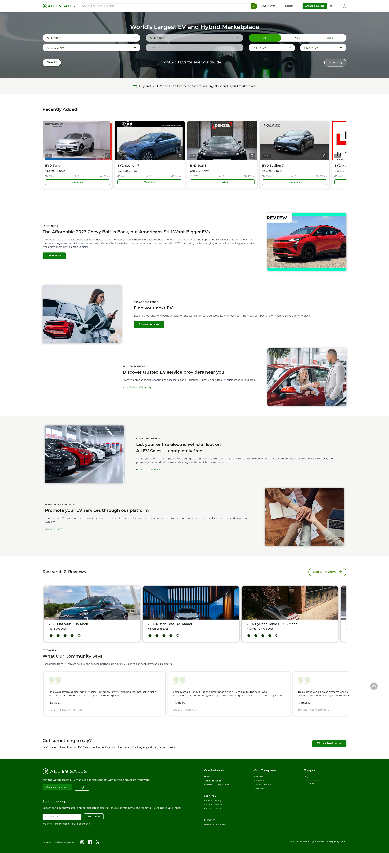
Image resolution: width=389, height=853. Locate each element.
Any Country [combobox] (55, 47)
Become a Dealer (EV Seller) (216, 785)
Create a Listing (315, 6)
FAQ (306, 777)
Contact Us (313, 783)
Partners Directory (212, 800)
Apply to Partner (55, 529)
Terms (343, 841)
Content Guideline (262, 784)
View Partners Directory (137, 387)
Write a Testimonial (329, 743)
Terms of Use (260, 780)
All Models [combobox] (157, 38)
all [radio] (264, 37)
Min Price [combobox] (259, 47)
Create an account (57, 787)
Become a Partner (212, 808)
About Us (258, 777)
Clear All (51, 62)
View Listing (72, 182)
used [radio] (330, 37)
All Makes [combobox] (53, 38)
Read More (54, 256)
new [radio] (297, 37)
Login (82, 787)
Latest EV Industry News (215, 824)
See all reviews (324, 572)
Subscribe (94, 816)
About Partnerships (213, 804)
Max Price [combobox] (311, 47)
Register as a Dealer (148, 469)
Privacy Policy (260, 788)
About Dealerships (212, 781)
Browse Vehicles (149, 324)
